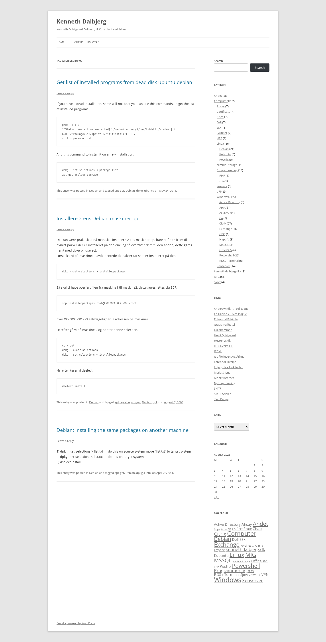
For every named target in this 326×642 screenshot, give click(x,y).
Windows (223, 197)
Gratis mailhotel (224, 325)
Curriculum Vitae (86, 42)
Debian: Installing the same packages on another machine (123, 430)
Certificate (223, 112)
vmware (222, 186)
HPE (219, 138)
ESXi (219, 128)
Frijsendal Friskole (226, 319)
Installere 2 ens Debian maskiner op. (98, 218)
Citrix (222, 223)
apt (117, 402)
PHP (222, 175)
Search (218, 61)
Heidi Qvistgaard (225, 335)
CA (221, 218)
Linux (147, 473)
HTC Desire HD (223, 346)
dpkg (139, 191)
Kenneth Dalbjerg (81, 21)
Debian (93, 191)
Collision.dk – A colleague (230, 314)
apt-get (119, 191)
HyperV (224, 239)
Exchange (225, 229)
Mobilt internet (224, 378)
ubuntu (149, 191)
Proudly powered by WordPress (76, 623)
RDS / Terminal (229, 261)
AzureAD (225, 213)
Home (61, 42)
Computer (221, 101)
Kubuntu (225, 154)
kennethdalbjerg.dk (227, 271)
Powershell (226, 255)
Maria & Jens (222, 372)
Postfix (224, 159)
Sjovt (217, 282)
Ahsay (221, 106)
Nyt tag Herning (224, 383)
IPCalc (218, 351)
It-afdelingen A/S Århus (229, 356)
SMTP (218, 388)
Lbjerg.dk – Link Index (228, 367)
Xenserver (223, 266)
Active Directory (229, 202)
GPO (222, 234)
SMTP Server (222, 394)
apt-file (125, 402)
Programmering (227, 170)
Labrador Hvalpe (225, 362)
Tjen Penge (221, 399)
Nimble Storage (227, 165)
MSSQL (224, 245)
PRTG (220, 181)
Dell (219, 122)
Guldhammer (223, 330)
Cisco (220, 117)
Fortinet (222, 133)
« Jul (216, 497)
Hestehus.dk (222, 341)
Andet (218, 96)
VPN (219, 191)
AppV (222, 207)
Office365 (225, 250)
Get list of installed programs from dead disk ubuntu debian (124, 82)
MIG (217, 277)
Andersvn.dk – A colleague (231, 309)
